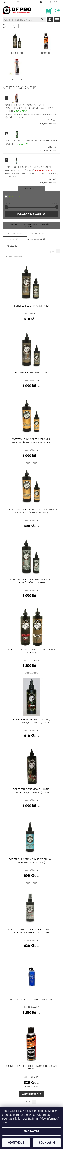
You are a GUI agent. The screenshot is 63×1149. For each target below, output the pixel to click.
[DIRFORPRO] (17, 10)
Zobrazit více (30, 189)
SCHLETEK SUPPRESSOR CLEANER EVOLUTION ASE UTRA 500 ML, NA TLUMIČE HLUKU (30, 108)
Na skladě (14, 197)
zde (4, 1122)
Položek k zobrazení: (32, 214)
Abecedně (12, 246)
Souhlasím (47, 1142)
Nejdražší (12, 239)
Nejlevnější (37, 233)
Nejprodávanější (36, 239)
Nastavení (31, 1131)
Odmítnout (16, 1142)
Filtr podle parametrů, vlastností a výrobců (30, 226)
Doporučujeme (14, 233)
